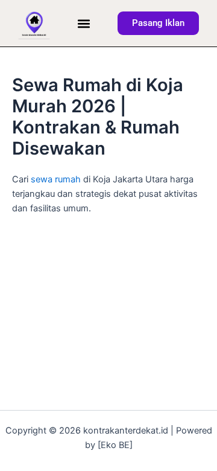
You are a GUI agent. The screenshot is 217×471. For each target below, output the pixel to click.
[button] (83, 23)
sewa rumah (56, 179)
